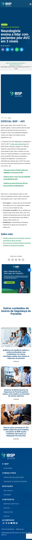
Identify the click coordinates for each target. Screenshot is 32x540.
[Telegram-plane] (6, 523)
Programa (7, 495)
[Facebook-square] (14, 523)
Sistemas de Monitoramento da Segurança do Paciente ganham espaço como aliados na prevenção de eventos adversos (16, 393)
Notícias (7, 508)
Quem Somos (8, 468)
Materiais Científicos (15, 65)
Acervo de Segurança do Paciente (15, 63)
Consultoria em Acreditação (14, 477)
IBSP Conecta (8, 490)
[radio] (9, 260)
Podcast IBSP (8, 512)
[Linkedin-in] (9, 523)
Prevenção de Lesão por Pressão (15, 481)
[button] (30, 4)
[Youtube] (11, 523)
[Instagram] (3, 523)
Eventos (6, 516)
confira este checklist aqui (18, 144)
